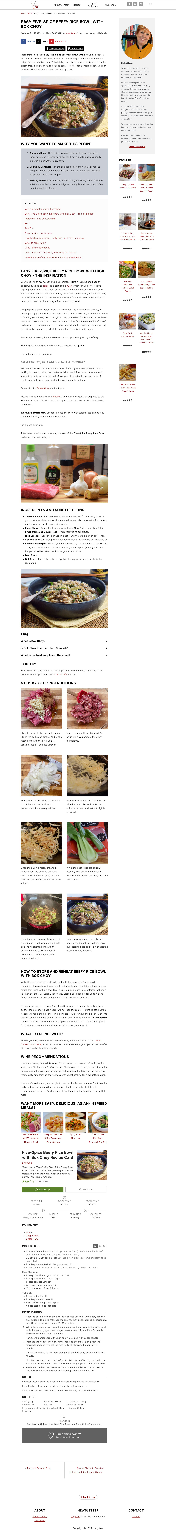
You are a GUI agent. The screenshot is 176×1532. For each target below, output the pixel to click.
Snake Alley (43, 388)
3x (104, 1246)
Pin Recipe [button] (87, 1189)
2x (100, 1246)
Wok (28, 1232)
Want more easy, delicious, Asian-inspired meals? (50, 252)
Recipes (77, 5)
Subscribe (110, 5)
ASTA (70, 286)
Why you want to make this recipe (42, 209)
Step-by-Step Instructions (38, 233)
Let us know (62, 1437)
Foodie (56, 396)
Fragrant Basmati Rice (38, 1468)
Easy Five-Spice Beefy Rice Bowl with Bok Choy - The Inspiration (59, 214)
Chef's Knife (61, 674)
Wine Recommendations (37, 247)
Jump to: (31, 203)
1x (95, 1246)
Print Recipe (76, 48)
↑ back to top (88, 1497)
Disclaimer (39, 1520)
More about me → (137, 147)
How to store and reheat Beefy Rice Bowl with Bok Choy (54, 238)
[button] (23, 1181)
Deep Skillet (32, 1235)
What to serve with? (35, 243)
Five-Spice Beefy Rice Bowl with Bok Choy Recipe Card (54, 257)
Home (23, 13)
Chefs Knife (32, 1239)
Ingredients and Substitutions (40, 218)
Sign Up (75, 1516)
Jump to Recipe (57, 48)
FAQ (27, 223)
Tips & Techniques (93, 4)
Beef (30, 13)
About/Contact (61, 5)
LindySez (27, 1163)
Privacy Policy (40, 1516)
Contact (136, 1516)
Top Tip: (29, 228)
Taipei (46, 286)
